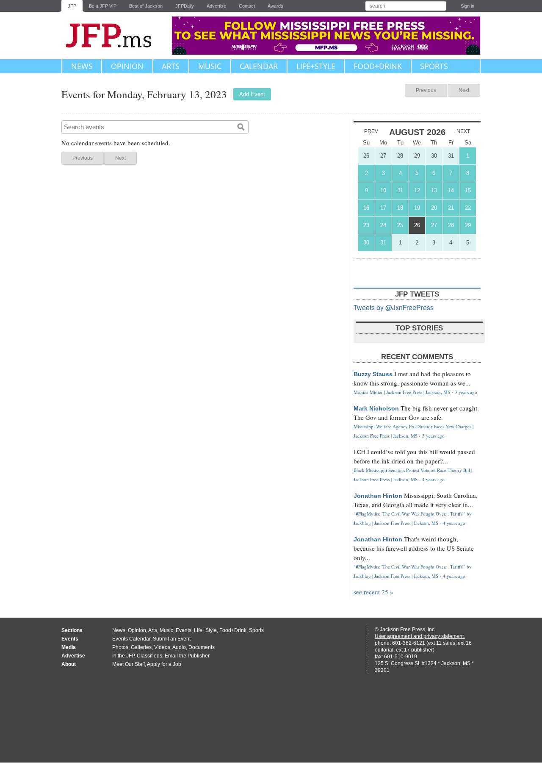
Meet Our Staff (128, 664)
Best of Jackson (146, 5)
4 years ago (433, 479)
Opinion (127, 66)
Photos (120, 647)
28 (400, 156)
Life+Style (315, 66)
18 (400, 208)
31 (451, 156)
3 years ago (466, 392)
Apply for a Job (164, 664)
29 (417, 156)
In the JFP (123, 656)
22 (468, 208)
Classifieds (149, 656)
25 (400, 225)
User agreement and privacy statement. (420, 636)
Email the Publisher (187, 656)
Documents (201, 647)
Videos (162, 647)
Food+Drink (378, 66)
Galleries (141, 647)
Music (209, 66)
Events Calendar (131, 639)
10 (383, 190)
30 (434, 156)
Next (464, 90)
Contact (247, 5)
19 (417, 208)
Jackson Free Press (114, 35)
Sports (434, 66)
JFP (72, 5)
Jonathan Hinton (378, 495)
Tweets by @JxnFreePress (394, 307)
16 (366, 208)
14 (451, 190)
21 (451, 208)
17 (383, 208)
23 (366, 225)
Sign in (467, 5)
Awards (275, 5)
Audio (179, 647)
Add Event (252, 94)
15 (468, 190)
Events (183, 630)
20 (434, 208)
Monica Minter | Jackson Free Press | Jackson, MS (402, 392)
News (82, 66)
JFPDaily (184, 5)
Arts (171, 66)
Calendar (259, 66)
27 (383, 156)
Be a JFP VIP (102, 5)
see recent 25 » (373, 592)
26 (366, 156)
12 (417, 190)
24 (383, 225)
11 (400, 190)
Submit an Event (172, 639)
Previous (426, 90)
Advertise (216, 5)
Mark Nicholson (376, 408)
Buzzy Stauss (373, 374)
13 (434, 190)
